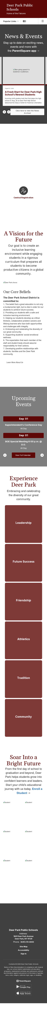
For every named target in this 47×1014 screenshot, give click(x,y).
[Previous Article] (4, 112)
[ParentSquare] (23, 981)
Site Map (23, 946)
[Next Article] (8, 112)
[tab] (14, 204)
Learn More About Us (15, 362)
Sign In (23, 954)
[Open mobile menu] (42, 21)
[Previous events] (5, 455)
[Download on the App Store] (23, 993)
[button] (11, 21)
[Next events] (42, 455)
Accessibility (23, 950)
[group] (23, 524)
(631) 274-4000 (27, 942)
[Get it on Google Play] (23, 986)
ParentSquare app (24, 51)
